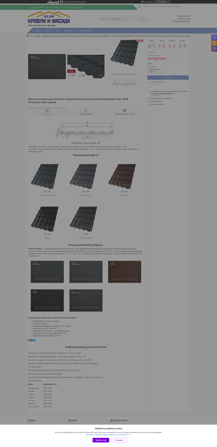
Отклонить (119, 440)
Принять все (101, 440)
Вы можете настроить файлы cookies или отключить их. (107, 435)
